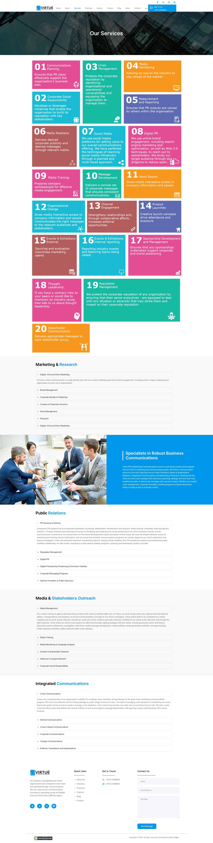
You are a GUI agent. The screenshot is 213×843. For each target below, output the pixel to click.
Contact (137, 8)
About (67, 8)
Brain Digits (174, 837)
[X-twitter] (163, 2)
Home (58, 8)
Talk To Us (158, 7)
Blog (119, 8)
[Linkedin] (54, 806)
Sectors (100, 8)
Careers (110, 8)
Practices (88, 8)
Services (77, 8)
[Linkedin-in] (175, 2)
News (127, 8)
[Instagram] (169, 2)
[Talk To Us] (151, 8)
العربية (147, 8)
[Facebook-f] (158, 2)
